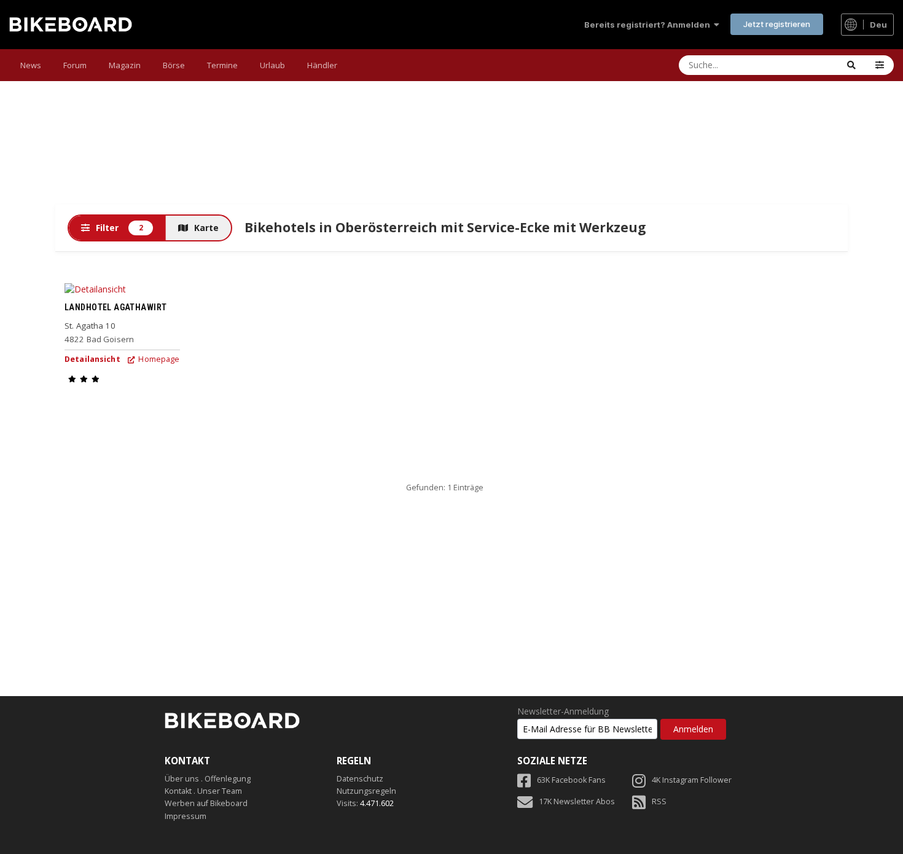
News (30, 65)
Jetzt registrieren (776, 24)
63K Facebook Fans (571, 780)
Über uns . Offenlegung (208, 779)
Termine (222, 65)
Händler (322, 65)
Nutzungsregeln (366, 791)
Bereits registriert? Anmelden (649, 24)
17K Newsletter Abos (577, 801)
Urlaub (272, 65)
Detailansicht (92, 359)
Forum (75, 65)
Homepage (157, 359)
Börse (174, 65)
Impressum (185, 816)
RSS (659, 801)
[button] (880, 65)
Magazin (125, 65)
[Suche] (851, 65)
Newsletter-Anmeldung (563, 711)
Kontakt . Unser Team (203, 791)
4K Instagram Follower (692, 780)
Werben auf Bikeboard (206, 803)
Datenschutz (360, 779)
